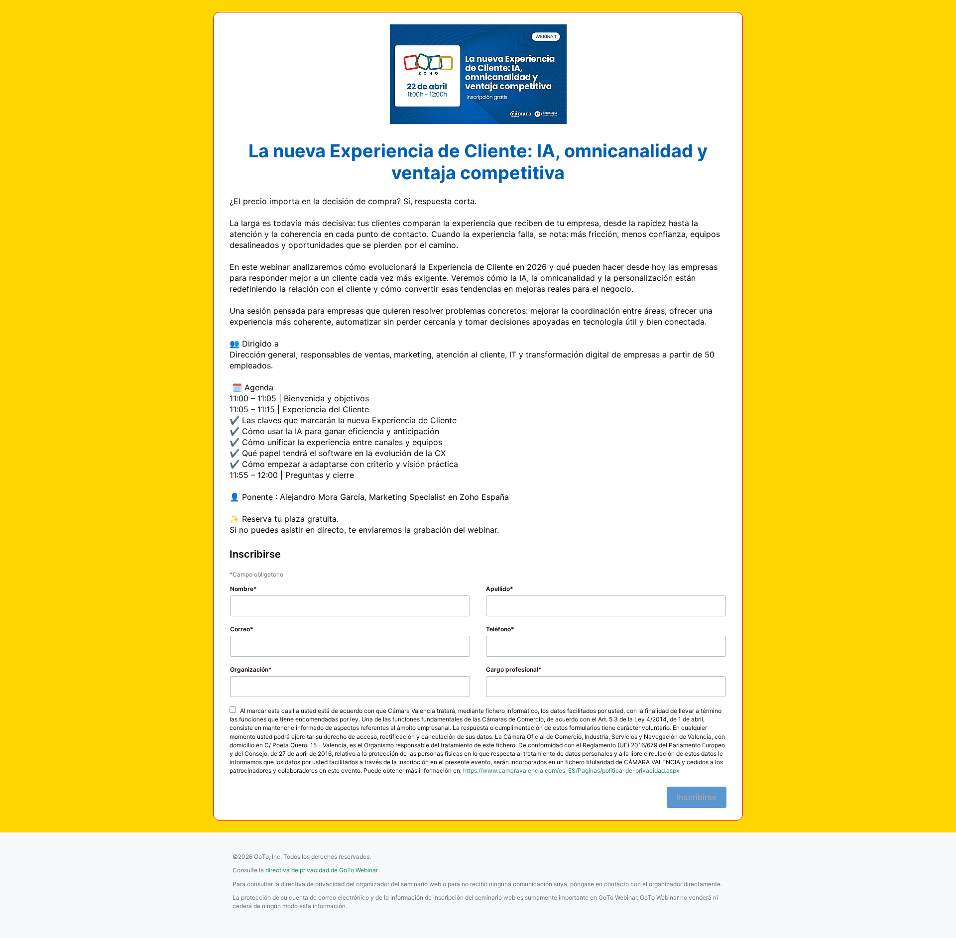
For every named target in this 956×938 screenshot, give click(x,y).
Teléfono (498, 629)
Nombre (241, 588)
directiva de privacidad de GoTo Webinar (321, 870)
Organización (249, 669)
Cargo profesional (512, 669)
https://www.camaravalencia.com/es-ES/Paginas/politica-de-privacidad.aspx (571, 770)
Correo (240, 629)
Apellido (498, 588)
